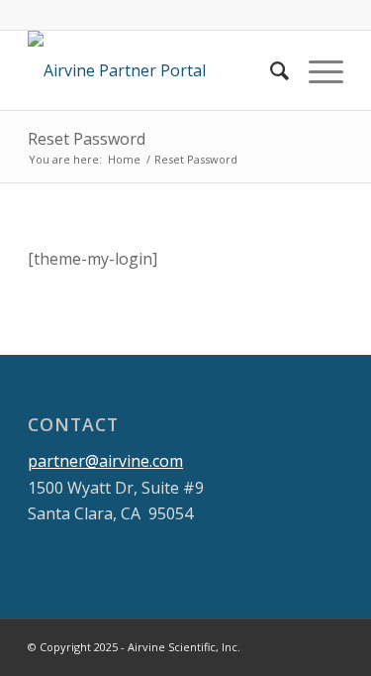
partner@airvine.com (105, 461)
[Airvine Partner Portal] (154, 70)
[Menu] (316, 70)
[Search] (269, 70)
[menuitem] (269, 70)
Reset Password (86, 139)
